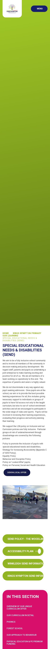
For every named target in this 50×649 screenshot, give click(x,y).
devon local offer (16, 472)
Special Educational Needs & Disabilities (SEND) (20, 339)
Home (6, 333)
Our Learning (10, 335)
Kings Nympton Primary (27, 333)
